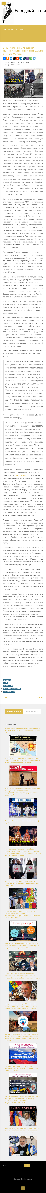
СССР (5, 683)
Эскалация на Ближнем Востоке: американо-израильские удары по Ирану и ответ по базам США (23, 731)
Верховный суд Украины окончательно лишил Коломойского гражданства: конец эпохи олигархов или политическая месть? (22, 1131)
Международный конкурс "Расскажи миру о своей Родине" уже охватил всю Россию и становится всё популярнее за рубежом (22, 1006)
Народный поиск (14, 712)
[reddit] (17, 58)
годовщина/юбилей (11, 688)
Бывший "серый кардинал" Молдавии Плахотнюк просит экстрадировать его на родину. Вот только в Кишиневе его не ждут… (22, 976)
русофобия (8, 686)
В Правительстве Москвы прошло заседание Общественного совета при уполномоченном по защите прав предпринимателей (22, 761)
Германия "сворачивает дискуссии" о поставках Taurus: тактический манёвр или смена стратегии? (21, 1069)
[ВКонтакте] (4, 58)
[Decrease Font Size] (25, 1165)
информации (21, 476)
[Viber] (27, 58)
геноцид (7, 680)
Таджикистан (9, 691)
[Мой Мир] (11, 58)
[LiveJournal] (24, 58)
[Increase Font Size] (28, 1165)
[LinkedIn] (20, 58)
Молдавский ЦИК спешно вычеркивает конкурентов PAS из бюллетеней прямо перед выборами (23, 883)
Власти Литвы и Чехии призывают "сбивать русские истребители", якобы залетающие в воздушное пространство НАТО (22, 946)
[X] (14, 58)
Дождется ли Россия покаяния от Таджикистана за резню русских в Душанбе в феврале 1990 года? (23, 51)
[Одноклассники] (7, 58)
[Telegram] (34, 58)
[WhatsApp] (30, 58)
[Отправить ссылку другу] (42, 58)
